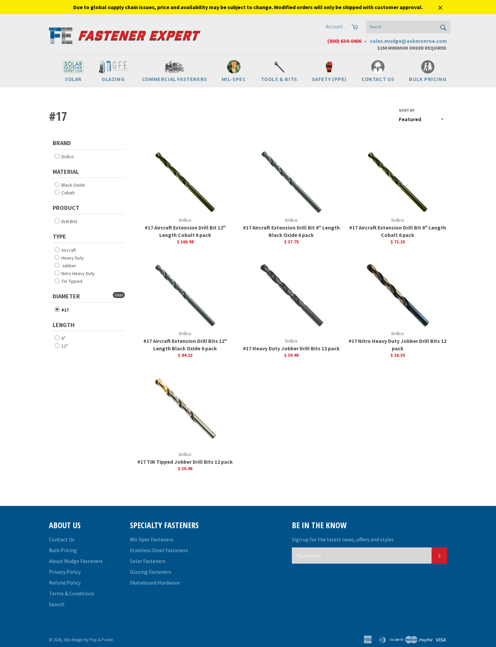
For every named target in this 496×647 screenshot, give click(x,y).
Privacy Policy (65, 571)
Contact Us (62, 539)
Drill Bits (69, 221)
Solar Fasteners (148, 561)
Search (56, 604)
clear (118, 294)
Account (334, 26)
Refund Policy (65, 582)
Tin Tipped (71, 281)
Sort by (407, 110)
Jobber (68, 266)
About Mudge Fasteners (76, 561)
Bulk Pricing (63, 550)
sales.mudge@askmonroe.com (408, 40)
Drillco (67, 157)
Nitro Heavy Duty (77, 273)
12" (64, 346)
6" (62, 338)
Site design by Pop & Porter (88, 639)
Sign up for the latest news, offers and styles (343, 539)
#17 (64, 310)
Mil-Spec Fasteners (151, 539)
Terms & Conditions (71, 593)
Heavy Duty (72, 258)
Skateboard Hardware (155, 582)
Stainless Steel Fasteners (159, 550)
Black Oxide (72, 185)
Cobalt (67, 193)
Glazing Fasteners (150, 571)
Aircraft (68, 250)
